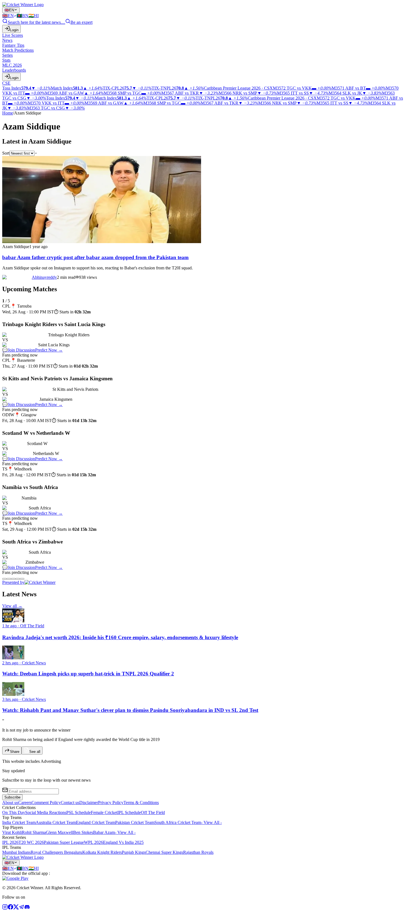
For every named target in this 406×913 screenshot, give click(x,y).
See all (34, 752)
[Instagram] (5, 908)
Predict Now (49, 350)
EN (9, 10)
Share (14, 752)
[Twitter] (16, 908)
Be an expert (81, 22)
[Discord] (27, 908)
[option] (9, 15)
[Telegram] (21, 908)
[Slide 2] (9, 579)
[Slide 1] (4, 579)
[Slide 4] (17, 579)
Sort (5, 153)
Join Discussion (18, 350)
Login (14, 30)
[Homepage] (23, 4)
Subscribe (12, 797)
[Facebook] (10, 908)
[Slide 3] (13, 579)
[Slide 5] (22, 579)
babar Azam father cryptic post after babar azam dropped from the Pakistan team (95, 257)
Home (7, 113)
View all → (12, 606)
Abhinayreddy (44, 277)
